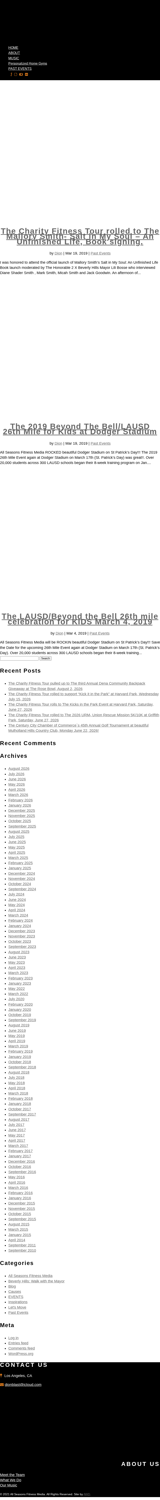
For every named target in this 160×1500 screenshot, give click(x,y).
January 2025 (19, 868)
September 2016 (22, 1172)
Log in (13, 1338)
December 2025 (21, 810)
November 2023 (21, 936)
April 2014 (16, 1240)
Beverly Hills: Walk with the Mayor (36, 1281)
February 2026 (20, 800)
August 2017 (18, 1119)
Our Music (8, 1485)
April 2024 (16, 910)
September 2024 (22, 889)
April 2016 (16, 1182)
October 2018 (19, 1062)
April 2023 (16, 968)
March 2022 (18, 994)
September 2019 (22, 1020)
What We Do (10, 1480)
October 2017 (19, 1109)
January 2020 (19, 1010)
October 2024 (19, 884)
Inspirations (18, 1302)
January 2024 (19, 926)
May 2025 (16, 847)
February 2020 (20, 1004)
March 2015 (18, 1229)
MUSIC (13, 58)
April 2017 (16, 1140)
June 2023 (17, 957)
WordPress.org (20, 1354)
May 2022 (16, 989)
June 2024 (17, 900)
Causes (14, 1292)
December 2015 (21, 1203)
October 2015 (19, 1214)
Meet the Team (12, 1475)
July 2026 (16, 774)
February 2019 (20, 1051)
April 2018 (16, 1088)
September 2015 (22, 1219)
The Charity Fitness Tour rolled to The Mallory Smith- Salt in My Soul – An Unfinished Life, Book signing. (80, 236)
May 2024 (16, 905)
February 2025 (20, 863)
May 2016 (16, 1177)
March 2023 (18, 973)
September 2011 (22, 1245)
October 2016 (19, 1167)
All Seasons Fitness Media (30, 1276)
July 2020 (16, 999)
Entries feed (18, 1343)
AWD (87, 1494)
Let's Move (17, 1307)
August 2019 (18, 1025)
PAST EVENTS (20, 68)
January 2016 (19, 1198)
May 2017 (16, 1135)
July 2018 (16, 1077)
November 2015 (21, 1209)
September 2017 (22, 1114)
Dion (58, 253)
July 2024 (16, 894)
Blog (12, 1286)
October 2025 (19, 821)
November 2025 (21, 816)
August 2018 (18, 1072)
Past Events (101, 253)
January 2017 (19, 1156)
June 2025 (17, 842)
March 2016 (18, 1188)
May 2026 (16, 784)
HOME (13, 47)
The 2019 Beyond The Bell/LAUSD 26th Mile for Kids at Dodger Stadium (80, 429)
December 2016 (21, 1161)
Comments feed (21, 1348)
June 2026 (17, 779)
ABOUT (14, 53)
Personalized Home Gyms (27, 63)
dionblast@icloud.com (23, 1385)
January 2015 (19, 1235)
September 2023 (22, 947)
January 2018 (19, 1104)
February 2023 (20, 978)
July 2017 (16, 1125)
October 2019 (19, 1015)
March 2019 (18, 1046)
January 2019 (19, 1057)
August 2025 (18, 831)
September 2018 (22, 1067)
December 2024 (21, 873)
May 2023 (16, 962)
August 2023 (18, 952)
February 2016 (20, 1193)
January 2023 (19, 983)
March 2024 (18, 915)
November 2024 (21, 879)
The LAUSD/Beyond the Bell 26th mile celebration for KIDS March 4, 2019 (80, 619)
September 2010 (22, 1250)
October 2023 (19, 941)
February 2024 (20, 920)
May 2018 (16, 1083)
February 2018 (20, 1098)
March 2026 (18, 795)
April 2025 (16, 852)
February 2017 (20, 1151)
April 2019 (16, 1041)
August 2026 (18, 769)
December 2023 (21, 931)
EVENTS (15, 1297)
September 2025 (22, 826)
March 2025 (18, 858)
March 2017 (18, 1146)
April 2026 (16, 790)
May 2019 (16, 1036)
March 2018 (18, 1093)
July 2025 (16, 837)
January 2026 (19, 805)
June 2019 (17, 1031)
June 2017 (17, 1130)
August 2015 (18, 1224)
